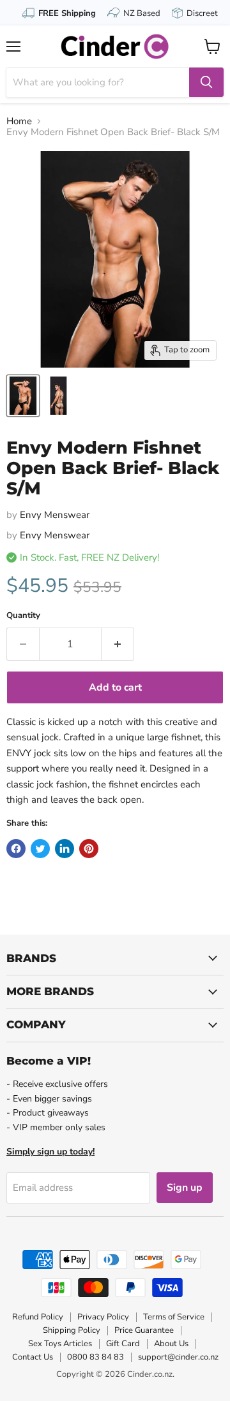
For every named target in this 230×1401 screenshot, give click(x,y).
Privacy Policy (103, 1317)
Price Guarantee (144, 1330)
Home (19, 121)
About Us (171, 1343)
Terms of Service (173, 1317)
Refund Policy (37, 1317)
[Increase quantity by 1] (118, 644)
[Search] (206, 82)
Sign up (185, 1188)
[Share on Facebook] (16, 848)
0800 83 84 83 (95, 1357)
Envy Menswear (54, 514)
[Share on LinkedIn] (64, 848)
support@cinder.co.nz (178, 1357)
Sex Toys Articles (60, 1343)
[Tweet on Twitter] (40, 848)
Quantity (23, 616)
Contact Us (32, 1357)
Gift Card (123, 1343)
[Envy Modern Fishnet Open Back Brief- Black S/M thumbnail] (23, 395)
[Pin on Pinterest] (88, 848)
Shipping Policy (71, 1330)
